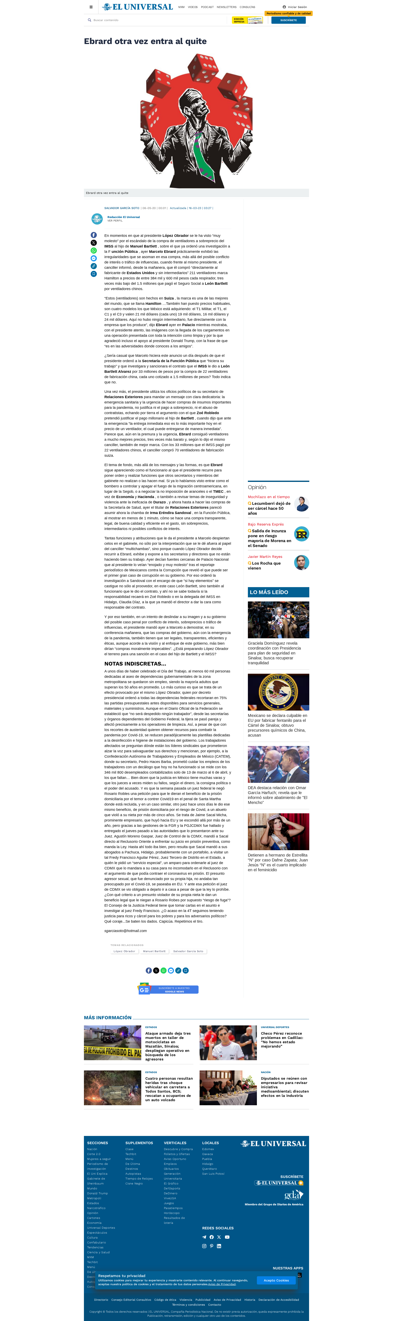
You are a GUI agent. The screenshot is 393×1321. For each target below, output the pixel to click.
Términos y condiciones (188, 1304)
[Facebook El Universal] (212, 1238)
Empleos (170, 1163)
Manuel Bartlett (154, 951)
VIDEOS (193, 7)
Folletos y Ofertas (177, 1154)
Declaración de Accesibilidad (279, 1299)
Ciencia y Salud (98, 1252)
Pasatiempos (173, 1208)
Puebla (207, 1159)
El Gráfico (171, 1183)
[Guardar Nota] (94, 274)
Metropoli (94, 1198)
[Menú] (91, 7)
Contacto (214, 1304)
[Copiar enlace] (94, 266)
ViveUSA (170, 1198)
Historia (249, 1299)
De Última (132, 1163)
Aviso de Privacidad (227, 1299)
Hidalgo (207, 1163)
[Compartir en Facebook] (94, 235)
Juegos (169, 1203)
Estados (93, 1203)
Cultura (92, 1237)
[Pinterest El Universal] (212, 1246)
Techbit (92, 1262)
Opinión (257, 487)
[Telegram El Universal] (204, 1238)
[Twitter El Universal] (219, 1238)
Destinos (131, 1168)
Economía (94, 1222)
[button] (288, 20)
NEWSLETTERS (226, 7)
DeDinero (170, 1193)
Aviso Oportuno (175, 1159)
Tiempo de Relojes (139, 1178)
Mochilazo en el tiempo (269, 497)
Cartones (93, 1217)
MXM (181, 7)
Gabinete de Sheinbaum (96, 1181)
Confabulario (96, 1242)
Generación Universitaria (173, 1176)
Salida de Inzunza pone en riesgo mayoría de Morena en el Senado (269, 538)
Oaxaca (207, 1154)
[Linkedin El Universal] (219, 1246)
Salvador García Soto (121, 208)
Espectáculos (97, 1232)
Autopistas (133, 1173)
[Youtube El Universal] (227, 1238)
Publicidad (202, 1299)
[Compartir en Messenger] (94, 258)
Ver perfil (115, 220)
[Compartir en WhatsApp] (94, 250)
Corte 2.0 (94, 1154)
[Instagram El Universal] (204, 1246)
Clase (129, 1149)
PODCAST (207, 7)
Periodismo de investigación (97, 1166)
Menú (91, 1267)
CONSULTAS (247, 7)
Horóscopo (172, 1213)
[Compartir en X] (94, 243)
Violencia (186, 1299)
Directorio (101, 1299)
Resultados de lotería (174, 1220)
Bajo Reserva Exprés (266, 524)
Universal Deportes (101, 1227)
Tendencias (95, 1247)
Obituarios (171, 1168)
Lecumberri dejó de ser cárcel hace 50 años (269, 508)
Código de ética (165, 1299)
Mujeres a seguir (99, 1159)
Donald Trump (97, 1193)
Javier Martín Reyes (265, 556)
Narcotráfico (96, 1208)
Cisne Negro (134, 1183)
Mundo (92, 1188)
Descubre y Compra (178, 1149)
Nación (92, 1149)
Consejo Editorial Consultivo (131, 1299)
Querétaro (209, 1168)
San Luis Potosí (213, 1173)
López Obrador (124, 951)
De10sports (172, 1188)
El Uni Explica (97, 1173)
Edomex (208, 1149)
